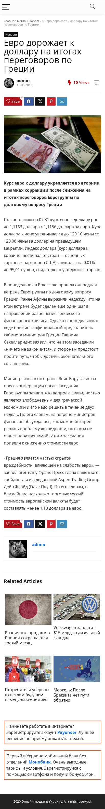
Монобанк (40, 762)
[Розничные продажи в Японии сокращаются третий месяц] (28, 609)
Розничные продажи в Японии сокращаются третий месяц (27, 638)
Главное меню (15, 21)
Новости (35, 21)
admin (23, 80)
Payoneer (66, 732)
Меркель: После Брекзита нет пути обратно (71, 695)
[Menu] (6, 7)
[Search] (92, 7)
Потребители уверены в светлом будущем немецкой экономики (27, 695)
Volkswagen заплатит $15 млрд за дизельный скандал (77, 633)
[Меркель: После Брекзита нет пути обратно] (77, 668)
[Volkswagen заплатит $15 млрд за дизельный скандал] (77, 606)
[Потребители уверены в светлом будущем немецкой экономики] (28, 668)
